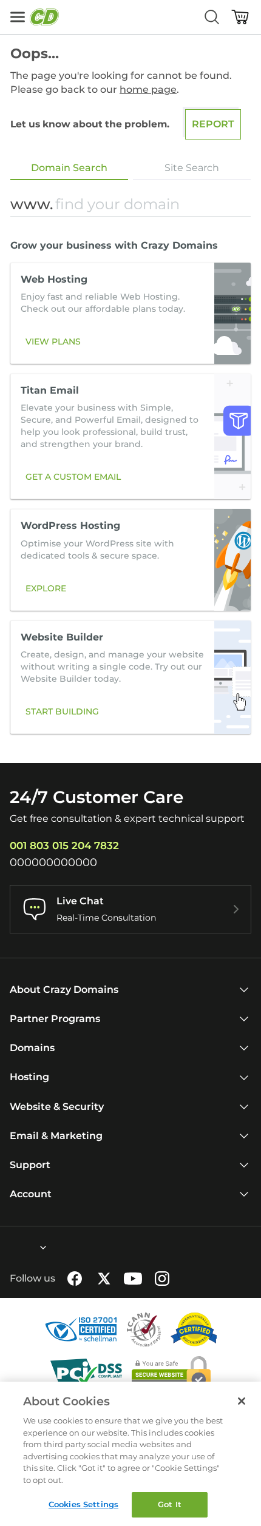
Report (213, 124)
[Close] (241, 1401)
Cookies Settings (83, 1504)
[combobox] (10, 1247)
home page (148, 89)
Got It (169, 1504)
